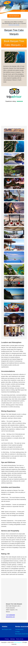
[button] (14, 134)
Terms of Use (19, 639)
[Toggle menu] (2, 1)
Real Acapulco (18, 642)
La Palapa (17, 631)
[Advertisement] (14, 113)
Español (23, 10)
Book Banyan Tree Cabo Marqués (14, 43)
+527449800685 (10, 615)
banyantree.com (10, 617)
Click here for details (14, 24)
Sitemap (12, 639)
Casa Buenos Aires (19, 629)
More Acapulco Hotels (6, 629)
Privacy (7, 639)
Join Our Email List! (14, 15)
